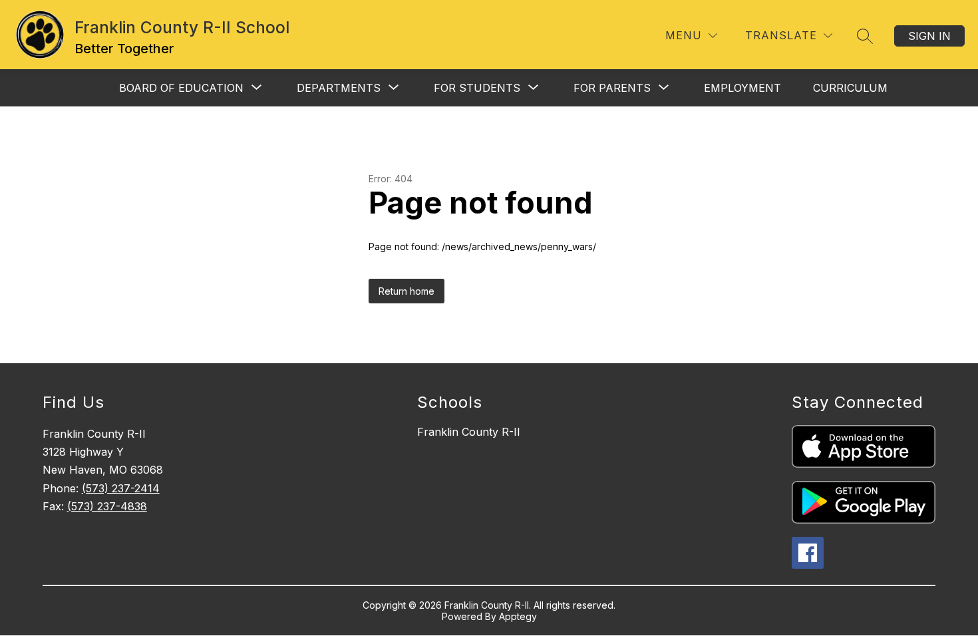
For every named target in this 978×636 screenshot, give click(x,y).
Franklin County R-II (468, 431)
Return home (406, 291)
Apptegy (518, 616)
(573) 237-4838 (107, 506)
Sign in (929, 36)
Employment (742, 87)
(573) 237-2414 (121, 488)
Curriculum (850, 87)
